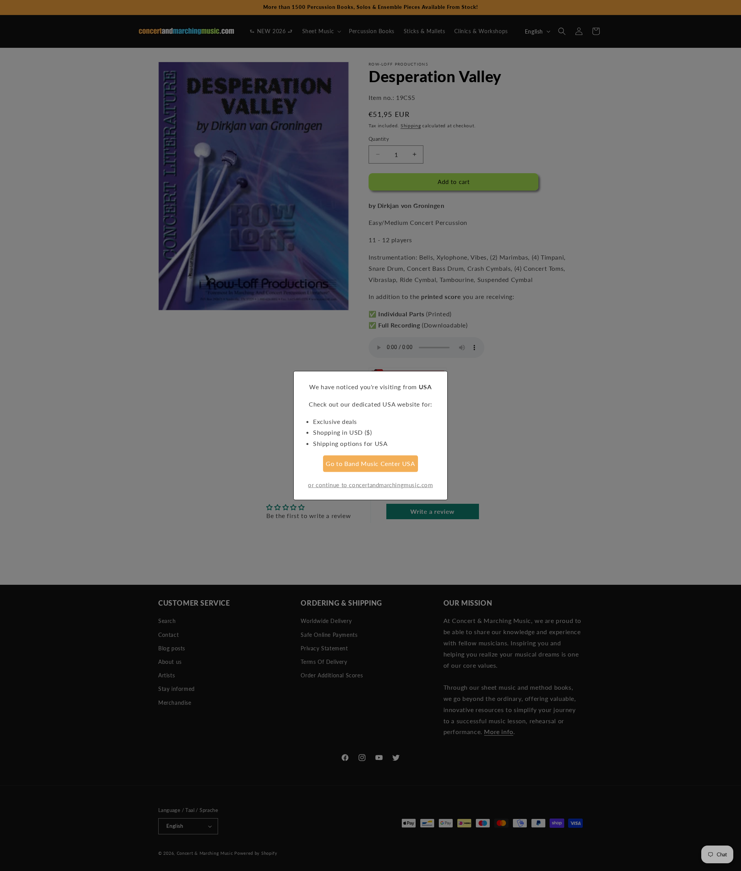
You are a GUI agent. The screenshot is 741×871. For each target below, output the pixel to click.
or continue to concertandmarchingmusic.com (370, 484)
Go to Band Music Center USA (370, 463)
